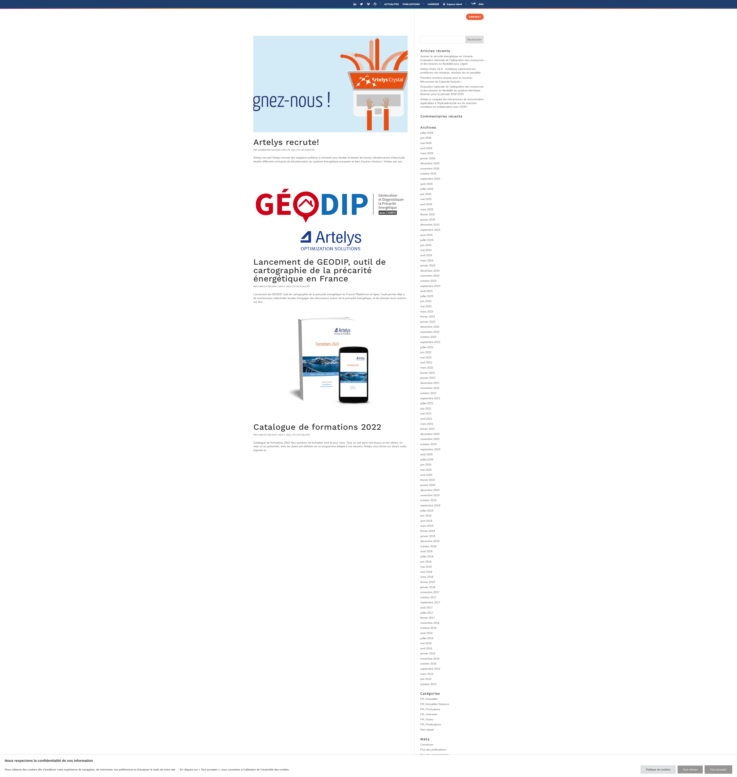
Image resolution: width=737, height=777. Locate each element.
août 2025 (426, 183)
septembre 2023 (430, 286)
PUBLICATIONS (411, 4)
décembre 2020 (430, 434)
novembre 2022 (430, 331)
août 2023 (426, 291)
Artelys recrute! (286, 142)
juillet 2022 (426, 347)
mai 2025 (426, 199)
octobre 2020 (428, 444)
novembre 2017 (430, 592)
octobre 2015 (428, 663)
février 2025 (427, 214)
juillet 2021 (426, 403)
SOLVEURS (422, 17)
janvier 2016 (427, 653)
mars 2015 (426, 673)
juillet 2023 (426, 296)
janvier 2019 (427, 536)
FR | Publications (430, 724)
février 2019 (427, 530)
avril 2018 (426, 571)
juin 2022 (425, 352)
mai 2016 (426, 643)
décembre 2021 (430, 382)
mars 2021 (426, 423)
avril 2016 (426, 648)
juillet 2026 (426, 132)
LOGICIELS (396, 17)
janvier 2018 (427, 587)
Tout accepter (718, 769)
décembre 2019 (430, 490)
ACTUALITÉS (391, 4)
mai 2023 (426, 306)
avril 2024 (426, 255)
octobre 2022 (428, 336)
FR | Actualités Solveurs (434, 704)
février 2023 (427, 316)
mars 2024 (426, 260)
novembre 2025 (430, 168)
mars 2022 (426, 367)
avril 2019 (426, 520)
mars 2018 (426, 576)
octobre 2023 (428, 280)
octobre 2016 (428, 627)
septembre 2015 (430, 668)
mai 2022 (426, 357)
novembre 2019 (430, 495)
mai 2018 (426, 566)
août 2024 (426, 234)
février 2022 (427, 372)
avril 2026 (426, 148)
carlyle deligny (267, 286)
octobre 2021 (428, 393)
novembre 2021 (430, 387)
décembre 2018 (430, 541)
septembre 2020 (430, 449)
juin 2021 (425, 408)
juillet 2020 (426, 459)
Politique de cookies (658, 769)
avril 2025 (426, 204)
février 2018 (427, 582)
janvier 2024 (427, 265)
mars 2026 (426, 153)
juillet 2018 (426, 556)
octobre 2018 (428, 546)
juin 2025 (425, 194)
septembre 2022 (430, 342)
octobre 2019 (428, 500)
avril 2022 (426, 362)
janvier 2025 (427, 219)
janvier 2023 (427, 321)
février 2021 (427, 428)
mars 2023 (426, 311)
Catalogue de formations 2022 (317, 427)
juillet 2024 (426, 239)
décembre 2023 (430, 270)
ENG (481, 4)
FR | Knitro (426, 719)
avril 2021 (426, 418)
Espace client (454, 4)
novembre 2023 (430, 275)
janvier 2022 (427, 377)
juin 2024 (425, 245)
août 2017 (426, 607)
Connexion (426, 744)
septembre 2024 (430, 229)
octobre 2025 (428, 173)
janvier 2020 (427, 485)
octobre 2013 (428, 684)
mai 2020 (426, 469)
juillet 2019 (426, 510)
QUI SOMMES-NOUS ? (341, 17)
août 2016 (426, 633)
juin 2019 (425, 515)
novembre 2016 (430, 622)
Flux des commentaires (434, 754)
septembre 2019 (430, 505)
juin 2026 (425, 137)
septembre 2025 (430, 178)
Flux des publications (433, 749)
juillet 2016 (426, 638)
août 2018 (426, 551)
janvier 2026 (427, 158)
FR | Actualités (306, 150)
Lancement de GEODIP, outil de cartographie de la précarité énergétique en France (319, 270)
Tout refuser (690, 769)
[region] (368, 766)
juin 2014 (425, 678)
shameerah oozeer (269, 150)
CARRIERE (433, 4)
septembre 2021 (430, 398)
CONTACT (475, 17)
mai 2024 (426, 250)
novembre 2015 (430, 658)
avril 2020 (426, 474)
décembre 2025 (430, 163)
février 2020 (427, 479)
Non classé (427, 729)
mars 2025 (426, 209)
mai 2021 (426, 413)
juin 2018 (425, 561)
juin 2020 (425, 464)
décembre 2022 (430, 326)
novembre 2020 (430, 439)
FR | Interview (428, 714)
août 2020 (426, 454)
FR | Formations (430, 709)
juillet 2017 (426, 612)
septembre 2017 (430, 602)
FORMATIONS (449, 17)
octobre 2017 (428, 597)
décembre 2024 (430, 224)
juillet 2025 (426, 188)
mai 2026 (426, 143)
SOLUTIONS (371, 17)
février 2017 (427, 617)
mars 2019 (426, 525)
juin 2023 (425, 301)
